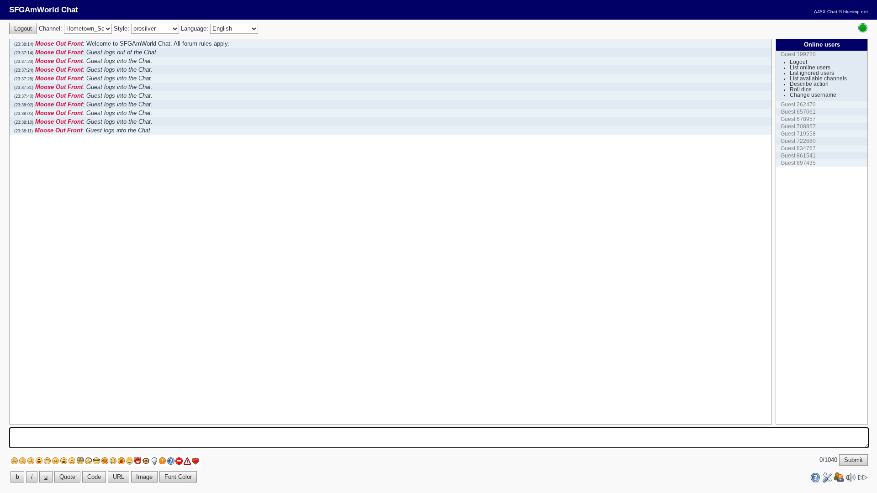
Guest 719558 (798, 133)
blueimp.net (855, 11)
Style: (121, 28)
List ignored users (812, 73)
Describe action (809, 84)
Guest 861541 (798, 155)
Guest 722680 (798, 141)
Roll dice (801, 89)
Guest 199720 (798, 54)
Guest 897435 (798, 163)
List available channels (818, 78)
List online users (810, 67)
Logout (798, 62)
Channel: (50, 28)
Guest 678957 (798, 119)
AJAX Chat (825, 11)
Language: (194, 28)
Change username (813, 95)
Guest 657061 (798, 112)
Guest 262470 (798, 104)
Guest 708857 (798, 126)
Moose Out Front (59, 43)
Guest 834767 (798, 148)
